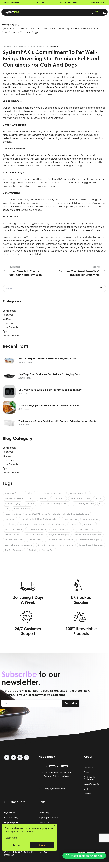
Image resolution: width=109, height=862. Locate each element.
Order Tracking (11, 817)
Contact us (44, 822)
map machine (70, 519)
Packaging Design (13, 529)
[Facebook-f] (6, 757)
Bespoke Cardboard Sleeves (51, 493)
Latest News (7, 46)
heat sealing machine (84, 503)
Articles (30, 493)
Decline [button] (17, 845)
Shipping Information (48, 817)
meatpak (24, 524)
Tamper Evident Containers (91, 545)
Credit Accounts (91, 784)
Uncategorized (11, 335)
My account (9, 812)
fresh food (30, 503)
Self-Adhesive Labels (14, 540)
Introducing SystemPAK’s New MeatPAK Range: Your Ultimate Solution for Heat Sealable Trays (47, 514)
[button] (84, 856)
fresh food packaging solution (54, 503)
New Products (20, 46)
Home (5, 24)
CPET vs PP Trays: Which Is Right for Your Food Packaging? (50, 389)
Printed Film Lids (12, 534)
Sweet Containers (46, 545)
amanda (54, 46)
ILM (100, 503)
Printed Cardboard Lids (87, 529)
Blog (86, 788)
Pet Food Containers (75, 250)
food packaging (12, 503)
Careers (87, 793)
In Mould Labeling (22, 508)
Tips (5, 331)
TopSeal (32, 550)
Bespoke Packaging (79, 493)
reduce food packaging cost (88, 534)
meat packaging (90, 519)
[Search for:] (54, 288)
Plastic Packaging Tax (61, 529)
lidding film (10, 519)
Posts (14, 24)
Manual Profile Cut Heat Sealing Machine (39, 519)
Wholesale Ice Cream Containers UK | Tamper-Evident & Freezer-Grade (57, 421)
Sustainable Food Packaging (60, 540)
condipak (42, 498)
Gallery (87, 772)
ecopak (99, 498)
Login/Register (11, 822)
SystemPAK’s (57, 165)
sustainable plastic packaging (18, 545)
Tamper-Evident (66, 545)
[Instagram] (26, 757)
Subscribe (71, 703)
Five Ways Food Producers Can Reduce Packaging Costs (49, 374)
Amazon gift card (13, 493)
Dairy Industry (59, 498)
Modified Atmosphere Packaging (49, 524)
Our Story (88, 767)
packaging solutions (37, 529)
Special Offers (35, 540)
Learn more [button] (11, 838)
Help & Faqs (44, 812)
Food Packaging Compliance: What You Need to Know (48, 405)
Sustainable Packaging (89, 540)
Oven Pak (74, 524)
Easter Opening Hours (80, 498)
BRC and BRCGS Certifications (18, 498)
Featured (8, 314)
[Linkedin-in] (20, 757)
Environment (9, 310)
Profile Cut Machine (34, 534)
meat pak (9, 524)
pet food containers (57, 83)
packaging (89, 524)
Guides (7, 319)
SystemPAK (11, 73)
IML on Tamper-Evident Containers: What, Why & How (47, 358)
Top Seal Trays (48, 550)
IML (6, 508)
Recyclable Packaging (59, 534)
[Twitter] (13, 757)
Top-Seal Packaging (14, 550)
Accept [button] (42, 845)
